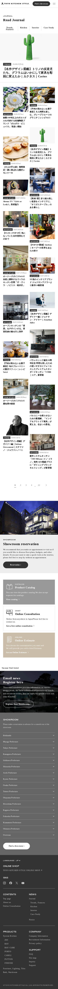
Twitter (17, 883)
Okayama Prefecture (11, 798)
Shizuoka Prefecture (11, 767)
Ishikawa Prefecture (11, 760)
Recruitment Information (39, 940)
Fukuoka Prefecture (11, 816)
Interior (33, 910)
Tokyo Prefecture (10, 748)
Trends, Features (37, 903)
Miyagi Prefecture (10, 742)
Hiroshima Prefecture (12, 804)
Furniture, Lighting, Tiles (14, 969)
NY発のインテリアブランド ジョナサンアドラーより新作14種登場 (41, 282)
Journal (32, 899)
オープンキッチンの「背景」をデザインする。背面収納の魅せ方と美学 (14, 329)
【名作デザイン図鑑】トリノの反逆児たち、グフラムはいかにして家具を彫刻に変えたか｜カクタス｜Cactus (41, 155)
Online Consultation (12, 906)
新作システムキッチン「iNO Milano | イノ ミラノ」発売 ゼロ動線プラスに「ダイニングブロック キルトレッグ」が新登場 (41, 462)
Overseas (7, 835)
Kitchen (33, 906)
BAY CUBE (10, 948)
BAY (7, 944)
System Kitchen (10, 936)
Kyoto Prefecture (10, 779)
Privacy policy (35, 943)
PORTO (8, 952)
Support (32, 965)
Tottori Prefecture (10, 791)
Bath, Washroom (10, 972)
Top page (5, 668)
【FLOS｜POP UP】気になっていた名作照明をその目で (14, 236)
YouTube (23, 883)
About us (7, 902)
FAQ (31, 954)
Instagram (4, 883)
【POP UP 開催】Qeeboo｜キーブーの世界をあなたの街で (41, 248)
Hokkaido (7, 735)
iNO (6, 940)
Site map (33, 958)
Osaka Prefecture (10, 785)
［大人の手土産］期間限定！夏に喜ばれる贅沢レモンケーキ (14, 170)
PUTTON (9, 959)
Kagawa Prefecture (11, 810)
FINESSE (9, 963)
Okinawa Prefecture (11, 829)
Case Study (35, 914)
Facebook (10, 883)
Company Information (38, 936)
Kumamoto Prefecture (12, 823)
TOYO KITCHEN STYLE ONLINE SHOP (21, 870)
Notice (32, 920)
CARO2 (8, 955)
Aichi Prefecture (10, 773)
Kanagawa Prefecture (12, 754)
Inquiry (32, 962)
